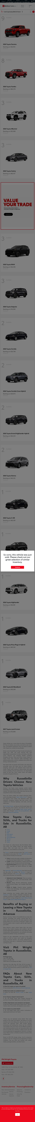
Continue (17, 567)
